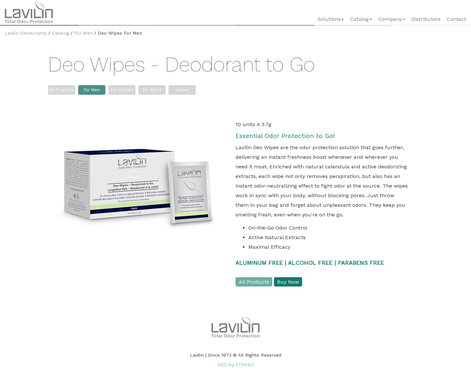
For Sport (152, 89)
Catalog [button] (359, 19)
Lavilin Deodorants (26, 33)
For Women (122, 89)
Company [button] (390, 19)
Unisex (182, 89)
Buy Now (288, 282)
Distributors (426, 19)
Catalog (60, 33)
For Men (83, 33)
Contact (456, 19)
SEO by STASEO (236, 364)
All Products (61, 89)
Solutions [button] (329, 19)
